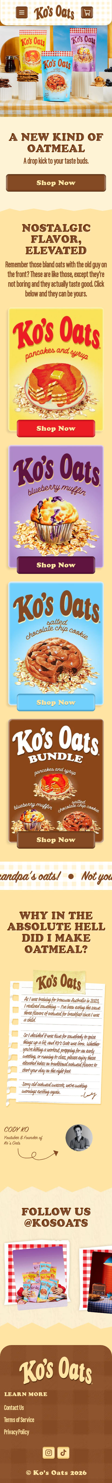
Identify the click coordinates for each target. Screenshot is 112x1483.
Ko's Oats (50, 1473)
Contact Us (14, 1408)
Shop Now (56, 183)
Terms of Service (19, 1420)
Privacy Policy (16, 1432)
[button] (22, 12)
